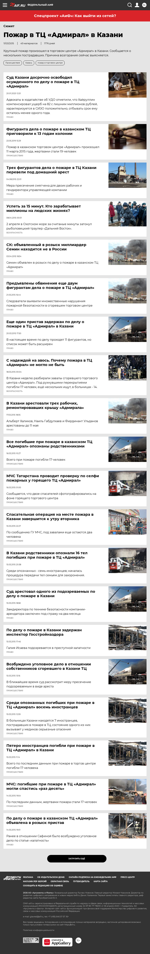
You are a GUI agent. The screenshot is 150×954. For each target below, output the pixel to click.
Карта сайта (101, 881)
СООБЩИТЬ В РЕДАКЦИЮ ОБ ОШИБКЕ (43, 885)
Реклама (28, 877)
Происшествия (14, 156)
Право (9, 117)
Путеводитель (81, 881)
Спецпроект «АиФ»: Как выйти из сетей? (75, 16)
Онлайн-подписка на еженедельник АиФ (92, 877)
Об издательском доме (51, 877)
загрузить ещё (76, 858)
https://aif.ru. (69, 925)
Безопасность (14, 233)
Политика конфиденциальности (38, 930)
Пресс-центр (128, 877)
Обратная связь (60, 881)
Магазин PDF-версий (34, 881)
